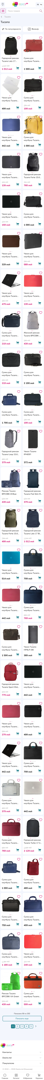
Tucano (7, 16)
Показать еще (22, 1018)
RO (38, 4)
